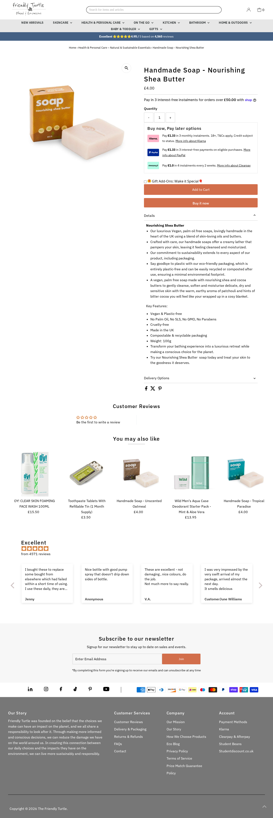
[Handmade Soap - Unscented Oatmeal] (139, 473)
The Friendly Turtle (52, 808)
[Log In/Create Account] (249, 10)
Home (72, 47)
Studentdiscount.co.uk (236, 751)
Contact (120, 751)
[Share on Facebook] (146, 389)
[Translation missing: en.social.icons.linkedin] (30, 690)
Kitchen (170, 23)
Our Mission (176, 722)
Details (149, 215)
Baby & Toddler (124, 29)
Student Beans (230, 744)
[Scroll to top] (264, 806)
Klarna (224, 729)
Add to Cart (201, 189)
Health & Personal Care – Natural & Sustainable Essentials (114, 47)
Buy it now (201, 203)
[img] (138, 549)
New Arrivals (32, 23)
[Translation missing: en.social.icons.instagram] (46, 690)
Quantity (150, 108)
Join (181, 659)
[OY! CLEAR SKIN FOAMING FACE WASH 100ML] (34, 473)
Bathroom (197, 23)
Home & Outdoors (234, 23)
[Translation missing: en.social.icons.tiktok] (75, 690)
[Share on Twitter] (153, 389)
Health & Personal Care (101, 23)
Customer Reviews (128, 722)
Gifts (154, 29)
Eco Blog (173, 744)
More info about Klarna (191, 141)
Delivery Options (156, 378)
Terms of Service (179, 758)
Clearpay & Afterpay (234, 736)
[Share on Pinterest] (160, 389)
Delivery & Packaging (130, 729)
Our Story (174, 729)
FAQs (118, 744)
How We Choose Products (186, 736)
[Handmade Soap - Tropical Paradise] (243, 473)
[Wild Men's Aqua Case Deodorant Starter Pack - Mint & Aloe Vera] (191, 473)
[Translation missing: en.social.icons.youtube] (106, 690)
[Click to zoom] (126, 68)
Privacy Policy (177, 751)
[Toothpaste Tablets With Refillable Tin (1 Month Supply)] (86, 473)
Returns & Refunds (128, 736)
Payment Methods (233, 722)
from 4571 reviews (36, 554)
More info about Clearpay (234, 165)
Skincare (61, 23)
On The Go (142, 23)
